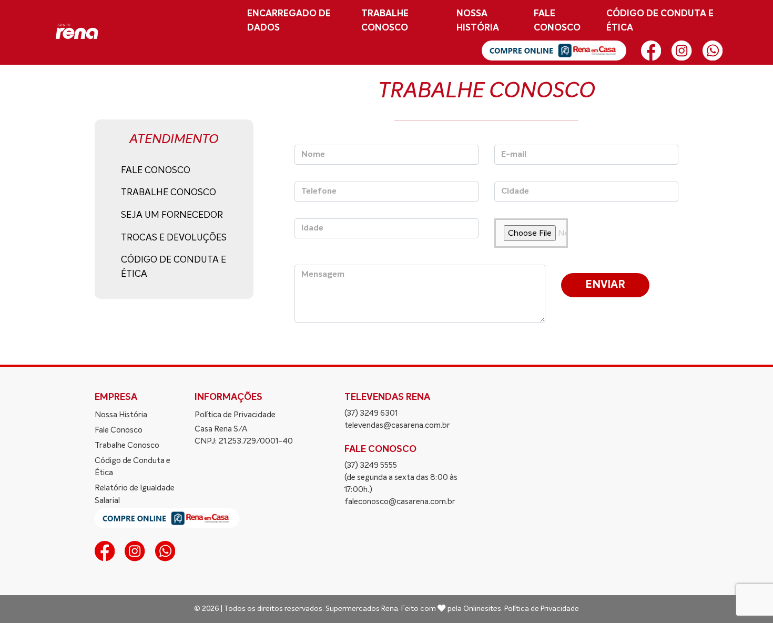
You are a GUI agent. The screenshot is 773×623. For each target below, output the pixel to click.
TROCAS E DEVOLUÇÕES (174, 238)
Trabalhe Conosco (385, 20)
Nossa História (477, 20)
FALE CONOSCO (155, 170)
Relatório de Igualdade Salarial (135, 494)
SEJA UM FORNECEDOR (172, 215)
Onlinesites (482, 608)
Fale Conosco (557, 20)
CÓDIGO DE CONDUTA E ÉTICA (660, 20)
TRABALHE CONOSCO (168, 192)
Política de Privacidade (235, 415)
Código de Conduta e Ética (132, 467)
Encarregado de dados (289, 20)
